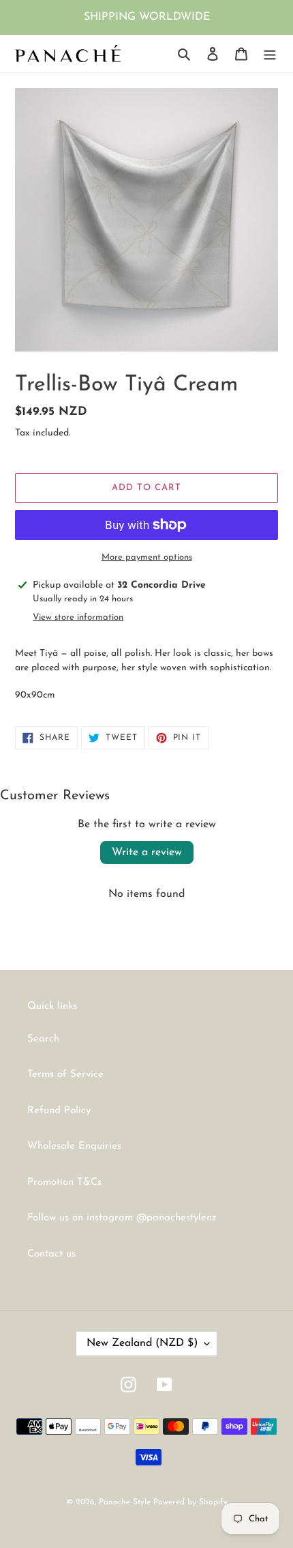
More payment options (147, 557)
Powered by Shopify (190, 1502)
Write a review (147, 852)
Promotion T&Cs (64, 1182)
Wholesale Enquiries (74, 1146)
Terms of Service (65, 1075)
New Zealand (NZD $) (142, 1343)
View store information (78, 617)
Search (43, 1039)
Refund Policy (59, 1111)
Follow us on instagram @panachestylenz (122, 1218)
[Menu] (270, 53)
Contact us (51, 1254)
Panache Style (126, 1502)
